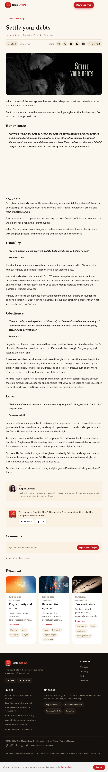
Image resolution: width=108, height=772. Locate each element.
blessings (14, 630)
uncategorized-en (84, 636)
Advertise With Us (53, 711)
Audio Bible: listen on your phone (20, 720)
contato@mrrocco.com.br (42, 745)
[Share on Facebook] (71, 43)
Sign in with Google (88, 547)
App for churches (53, 704)
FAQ (82, 676)
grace (24, 630)
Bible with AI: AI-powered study (19, 715)
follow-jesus (81, 626)
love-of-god (48, 639)
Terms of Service (67, 741)
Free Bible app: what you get (18, 703)
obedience (81, 631)
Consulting (70, 711)
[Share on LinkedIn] (83, 43)
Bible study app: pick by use (18, 729)
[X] (16, 745)
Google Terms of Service (73, 753)
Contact (84, 666)
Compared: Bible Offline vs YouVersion (17, 709)
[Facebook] (6, 745)
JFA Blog (84, 671)
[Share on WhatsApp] (58, 43)
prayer (25, 635)
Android (28, 521)
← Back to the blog (15, 18)
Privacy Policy (52, 741)
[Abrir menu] (100, 5)
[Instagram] (11, 745)
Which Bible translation (16, 724)
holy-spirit (14, 635)
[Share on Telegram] (77, 43)
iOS (42, 521)
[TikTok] (27, 745)
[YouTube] (22, 745)
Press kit (84, 680)
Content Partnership (73, 704)
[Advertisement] (54, 173)
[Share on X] (64, 43)
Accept (99, 767)
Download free (83, 5)
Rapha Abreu (14, 35)
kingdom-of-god (50, 635)
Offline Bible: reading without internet (18, 697)
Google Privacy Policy (52, 753)
